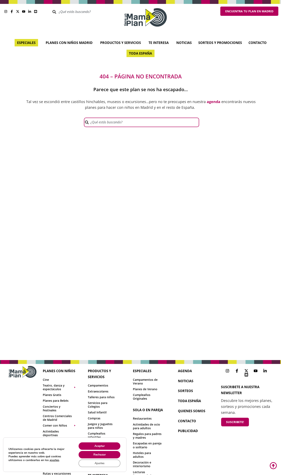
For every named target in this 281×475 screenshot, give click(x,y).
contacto (187, 421)
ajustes (54, 460)
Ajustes (100, 463)
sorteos (185, 391)
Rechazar (99, 455)
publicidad (188, 431)
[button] (61, 387)
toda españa (189, 401)
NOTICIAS (185, 381)
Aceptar (99, 446)
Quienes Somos (191, 411)
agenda (185, 371)
